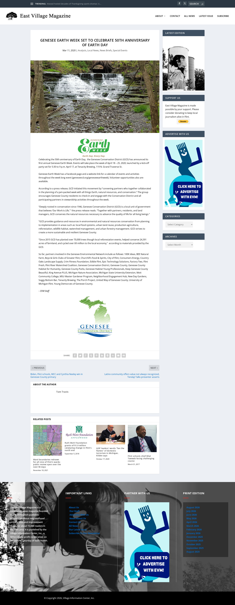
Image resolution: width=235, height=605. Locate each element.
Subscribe (223, 16)
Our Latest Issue (78, 529)
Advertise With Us (79, 514)
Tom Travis (62, 391)
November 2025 (194, 540)
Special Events (120, 50)
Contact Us (75, 522)
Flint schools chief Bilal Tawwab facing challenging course (141, 458)
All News (189, 16)
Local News (93, 50)
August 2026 (193, 507)
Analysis (82, 50)
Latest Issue (206, 16)
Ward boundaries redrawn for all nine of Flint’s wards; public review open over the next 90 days (47, 463)
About (159, 16)
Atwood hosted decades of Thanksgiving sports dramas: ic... (74, 3)
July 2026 (191, 511)
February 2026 (194, 529)
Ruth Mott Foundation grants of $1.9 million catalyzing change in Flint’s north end (78, 447)
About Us (74, 507)
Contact (175, 16)
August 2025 (193, 551)
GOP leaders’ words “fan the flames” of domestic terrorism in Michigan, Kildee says (110, 452)
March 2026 (192, 525)
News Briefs (106, 50)
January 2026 (193, 533)
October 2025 (193, 544)
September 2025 (195, 548)
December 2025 (194, 536)
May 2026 (191, 518)
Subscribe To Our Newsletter (84, 533)
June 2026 (191, 514)
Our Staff (74, 511)
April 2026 (191, 522)
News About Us (77, 518)
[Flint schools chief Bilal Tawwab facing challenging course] (142, 438)
